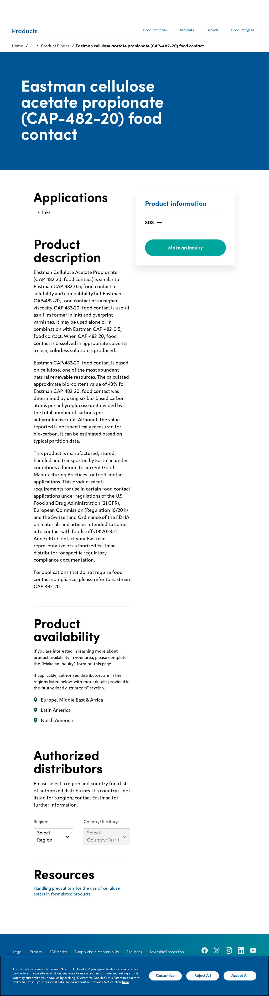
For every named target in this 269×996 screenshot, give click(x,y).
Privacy (36, 951)
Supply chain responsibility (97, 951)
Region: (41, 822)
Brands (212, 30)
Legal (17, 951)
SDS (149, 222)
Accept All (240, 976)
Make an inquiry (185, 248)
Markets (187, 30)
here (125, 982)
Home (17, 45)
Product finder (155, 30)
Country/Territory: (101, 822)
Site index (134, 951)
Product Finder (55, 45)
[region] (134, 976)
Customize (165, 976)
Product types (242, 30)
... (32, 45)
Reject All (202, 976)
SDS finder (58, 951)
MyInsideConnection (167, 951)
